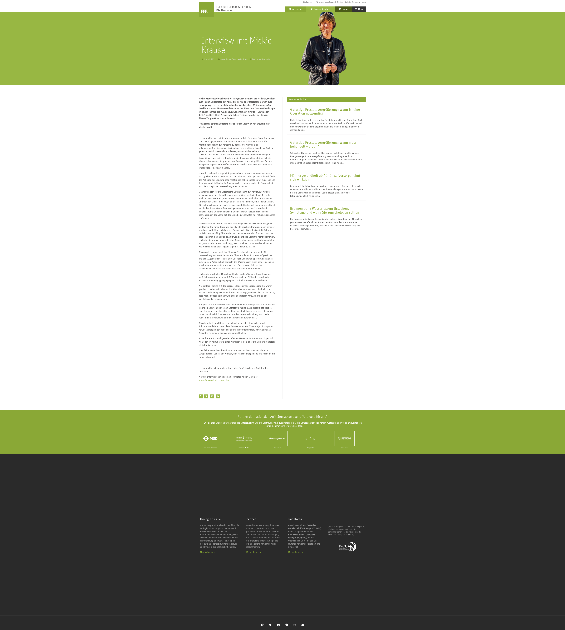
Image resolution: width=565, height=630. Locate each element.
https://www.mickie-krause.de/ (214, 380)
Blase (222, 59)
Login (364, 2)
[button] (201, 396)
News (345, 9)
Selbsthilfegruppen (352, 2)
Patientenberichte (239, 59)
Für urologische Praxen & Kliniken (329, 2)
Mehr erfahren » (207, 552)
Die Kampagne (308, 2)
